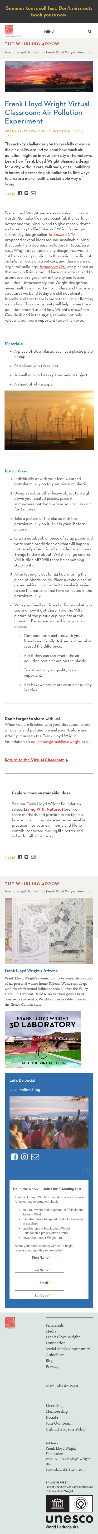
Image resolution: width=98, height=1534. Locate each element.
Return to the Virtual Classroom (34, 760)
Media (51, 1331)
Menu (49, 31)
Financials (55, 1325)
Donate (52, 1417)
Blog (49, 1360)
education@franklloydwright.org (59, 741)
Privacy (52, 1366)
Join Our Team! (59, 1423)
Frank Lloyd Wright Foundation (63, 1340)
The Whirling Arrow (32, 44)
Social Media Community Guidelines (68, 1352)
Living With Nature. (43, 809)
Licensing (54, 1405)
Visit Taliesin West (62, 1386)
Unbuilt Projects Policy (66, 1429)
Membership (57, 1411)
